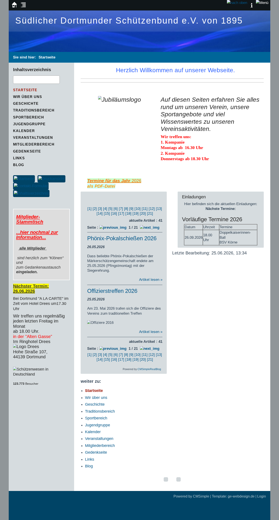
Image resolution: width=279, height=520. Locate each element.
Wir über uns (96, 397)
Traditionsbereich (100, 411)
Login (261, 496)
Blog (89, 466)
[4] (105, 209)
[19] (136, 213)
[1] (89, 209)
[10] (137, 209)
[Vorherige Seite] (112, 227)
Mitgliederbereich (100, 445)
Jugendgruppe (97, 425)
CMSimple (201, 496)
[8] (126, 209)
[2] (95, 209)
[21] (150, 213)
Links (89, 459)
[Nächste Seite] (149, 227)
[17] (121, 213)
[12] (152, 209)
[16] (114, 213)
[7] (121, 209)
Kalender (93, 432)
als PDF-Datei (101, 186)
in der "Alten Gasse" (33, 336)
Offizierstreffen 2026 (112, 291)
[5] (110, 209)
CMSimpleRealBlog (149, 369)
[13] (159, 209)
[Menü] (262, 2)
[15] (107, 213)
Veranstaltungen (99, 438)
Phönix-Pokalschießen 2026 (122, 238)
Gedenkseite (96, 452)
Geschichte (95, 404)
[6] (116, 209)
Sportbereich (96, 418)
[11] (145, 209)
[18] (128, 213)
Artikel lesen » (150, 280)
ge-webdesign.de (241, 496)
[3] (100, 209)
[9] (131, 209)
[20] (143, 213)
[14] (100, 213)
